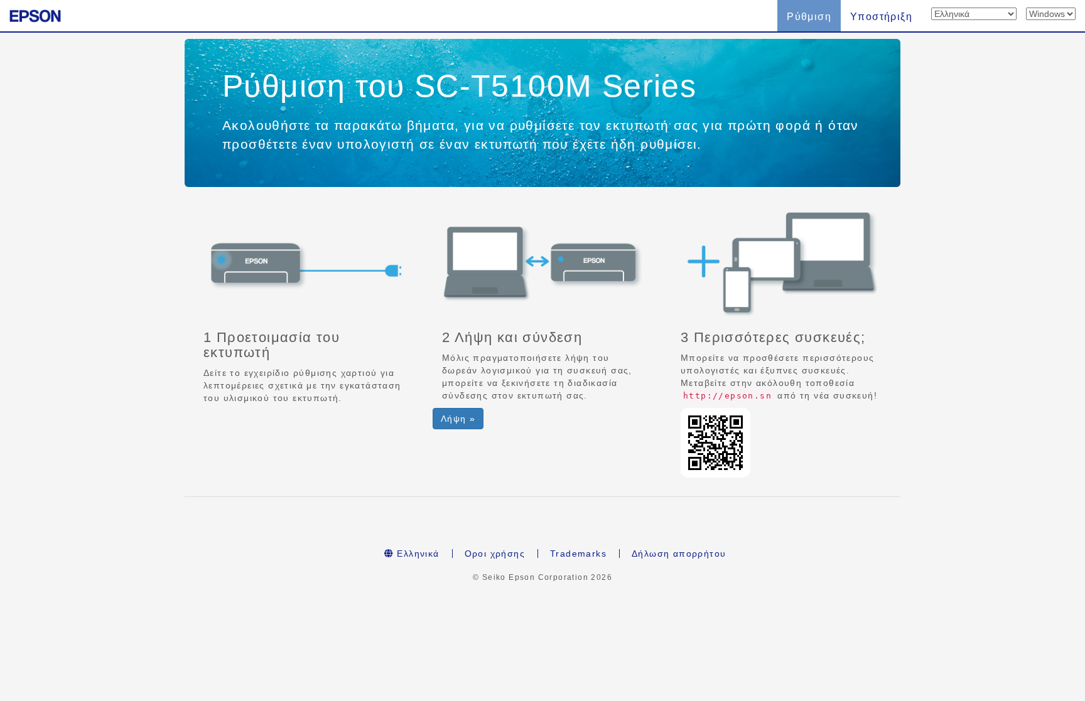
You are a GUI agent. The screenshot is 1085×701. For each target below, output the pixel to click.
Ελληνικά (417, 553)
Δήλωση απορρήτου (679, 553)
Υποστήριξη (881, 16)
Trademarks (578, 553)
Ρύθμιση (809, 16)
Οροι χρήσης (495, 553)
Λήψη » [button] (458, 419)
